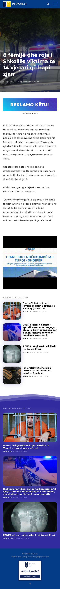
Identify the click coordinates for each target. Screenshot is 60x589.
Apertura (27, 311)
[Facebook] (30, 584)
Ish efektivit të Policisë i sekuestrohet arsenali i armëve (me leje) (37, 370)
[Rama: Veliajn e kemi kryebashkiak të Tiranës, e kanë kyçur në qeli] (12, 311)
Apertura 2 (28, 352)
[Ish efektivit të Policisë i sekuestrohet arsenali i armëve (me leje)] (12, 375)
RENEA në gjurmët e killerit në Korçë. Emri (39, 347)
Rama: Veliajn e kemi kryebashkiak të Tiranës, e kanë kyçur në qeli (39, 306)
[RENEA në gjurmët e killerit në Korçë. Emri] (12, 354)
